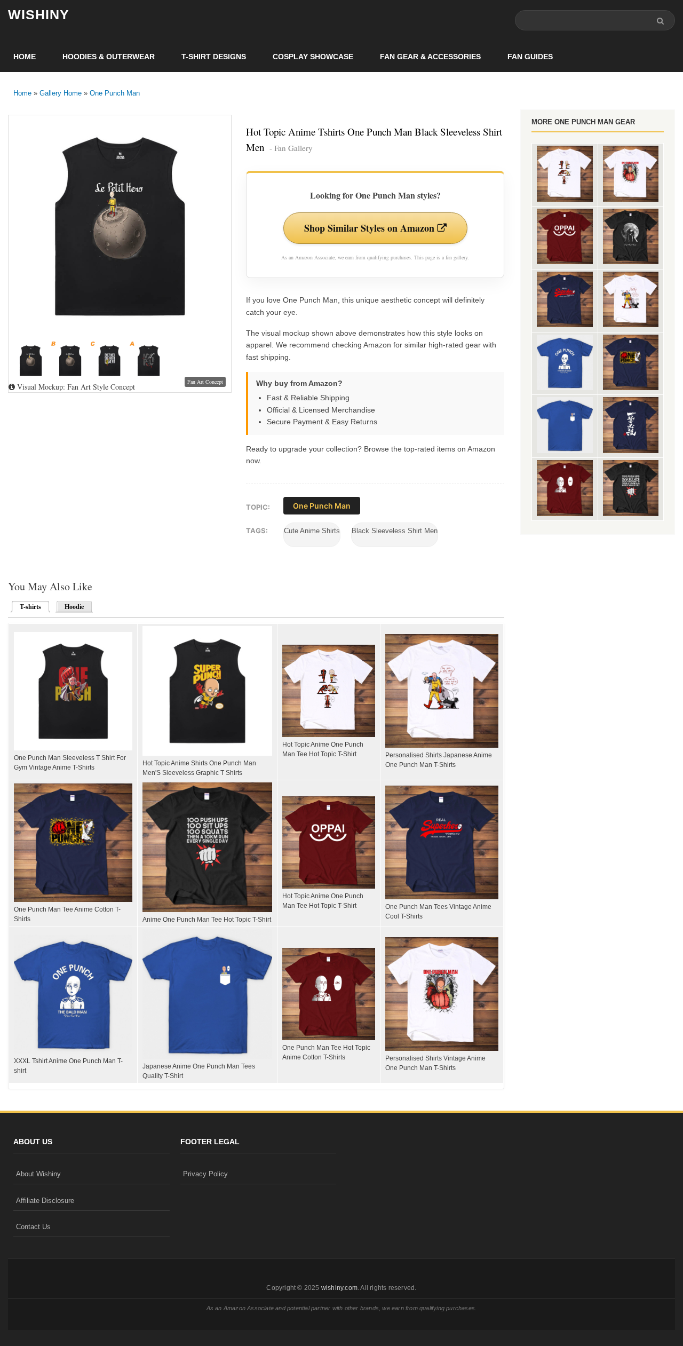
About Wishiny (38, 1174)
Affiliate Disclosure (45, 1201)
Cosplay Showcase (313, 56)
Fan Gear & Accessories (430, 56)
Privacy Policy (205, 1174)
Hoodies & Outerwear (108, 56)
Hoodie (74, 607)
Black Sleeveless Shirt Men (395, 531)
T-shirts (27, 607)
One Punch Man (115, 93)
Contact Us (33, 1227)
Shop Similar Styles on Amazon (370, 228)
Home (24, 56)
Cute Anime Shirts (312, 531)
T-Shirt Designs (213, 56)
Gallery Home (60, 93)
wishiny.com (339, 1288)
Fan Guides (530, 56)
